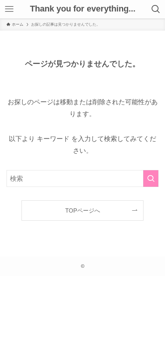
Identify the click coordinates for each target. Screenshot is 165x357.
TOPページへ (82, 210)
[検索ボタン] (156, 9)
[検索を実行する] (150, 178)
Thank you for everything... (82, 9)
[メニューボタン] (9, 9)
